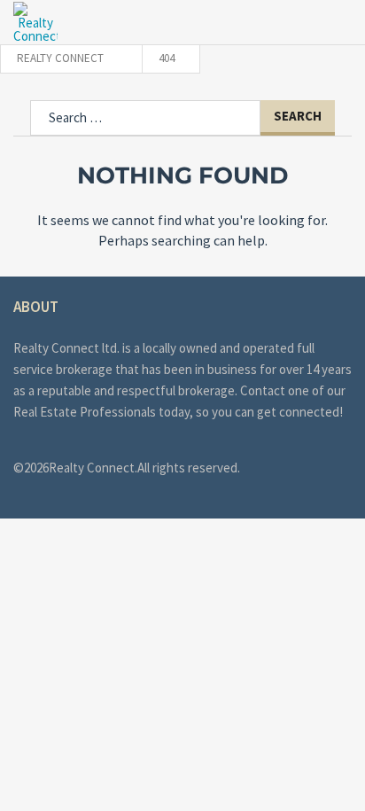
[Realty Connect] (35, 22)
